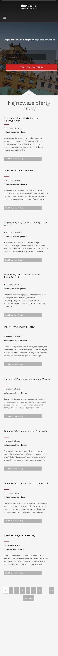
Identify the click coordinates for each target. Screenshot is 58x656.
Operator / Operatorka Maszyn (19, 170)
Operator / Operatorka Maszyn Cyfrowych (25, 431)
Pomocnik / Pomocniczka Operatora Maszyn (27, 379)
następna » (28, 598)
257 (51, 590)
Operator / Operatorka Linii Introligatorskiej (26, 483)
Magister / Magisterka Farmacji (19, 535)
